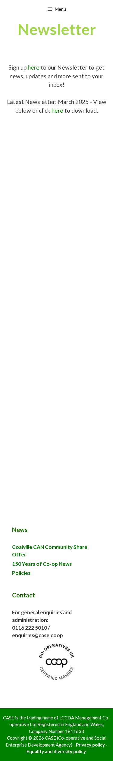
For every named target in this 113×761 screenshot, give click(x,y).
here (33, 67)
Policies (21, 573)
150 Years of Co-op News (42, 564)
